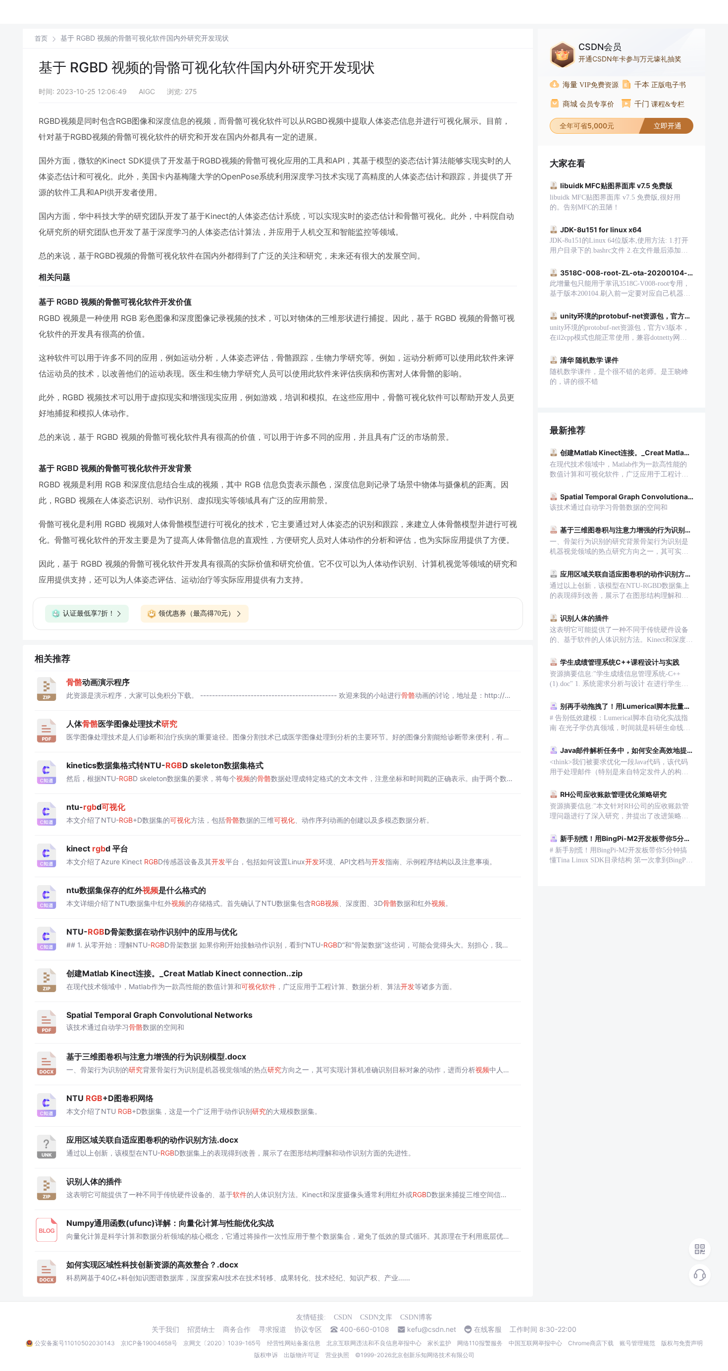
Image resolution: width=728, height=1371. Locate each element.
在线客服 (488, 1329)
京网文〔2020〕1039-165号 (222, 1343)
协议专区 (308, 1329)
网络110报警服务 (480, 1343)
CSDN (343, 1317)
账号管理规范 (637, 1343)
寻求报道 (272, 1329)
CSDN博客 (416, 1317)
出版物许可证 (301, 1355)
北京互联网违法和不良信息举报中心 (373, 1343)
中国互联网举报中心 (535, 1343)
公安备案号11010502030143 (75, 1343)
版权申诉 (266, 1355)
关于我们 (165, 1329)
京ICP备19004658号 (149, 1343)
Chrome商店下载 (591, 1343)
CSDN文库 (376, 1317)
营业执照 (337, 1355)
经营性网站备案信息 (293, 1343)
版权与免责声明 (682, 1343)
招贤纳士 (201, 1329)
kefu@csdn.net (431, 1329)
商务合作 (237, 1329)
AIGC (147, 91)
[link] (41, 38)
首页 (41, 38)
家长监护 (439, 1343)
